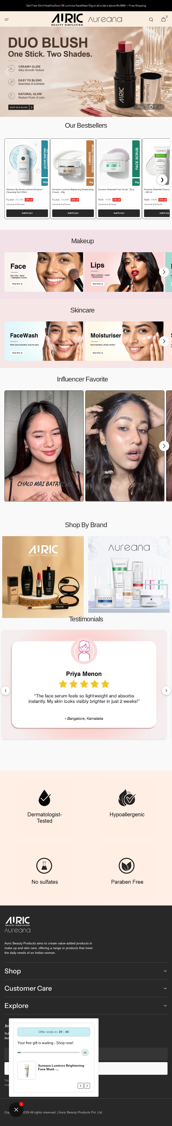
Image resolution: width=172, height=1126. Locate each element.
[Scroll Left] (5, 690)
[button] (7, 20)
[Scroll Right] (166, 690)
